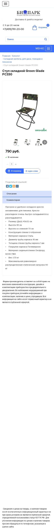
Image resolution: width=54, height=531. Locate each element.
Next (44, 142)
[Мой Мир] (17, 186)
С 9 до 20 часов (11, 25)
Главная (6, 56)
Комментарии (13, 200)
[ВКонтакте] (7, 186)
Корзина (44, 26)
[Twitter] (10, 186)
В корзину (16, 171)
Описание (12, 193)
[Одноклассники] (14, 186)
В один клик (32, 171)
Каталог (16, 56)
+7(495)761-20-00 (13, 29)
